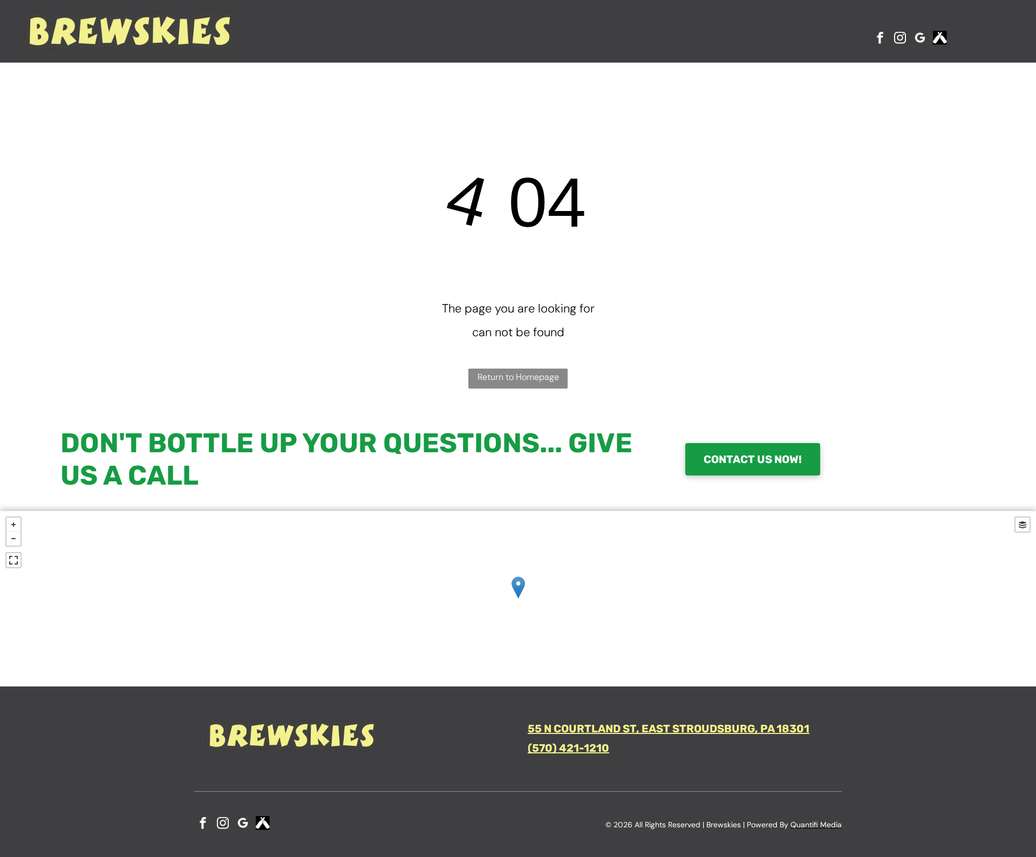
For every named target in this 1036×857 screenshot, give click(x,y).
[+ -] (518, 598)
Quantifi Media (816, 824)
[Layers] (1022, 525)
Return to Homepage (518, 377)
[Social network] (940, 39)
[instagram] (900, 39)
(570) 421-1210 (568, 748)
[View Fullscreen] (13, 560)
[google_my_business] (920, 39)
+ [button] (13, 525)
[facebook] (880, 39)
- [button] (13, 539)
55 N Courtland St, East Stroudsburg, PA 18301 (668, 728)
